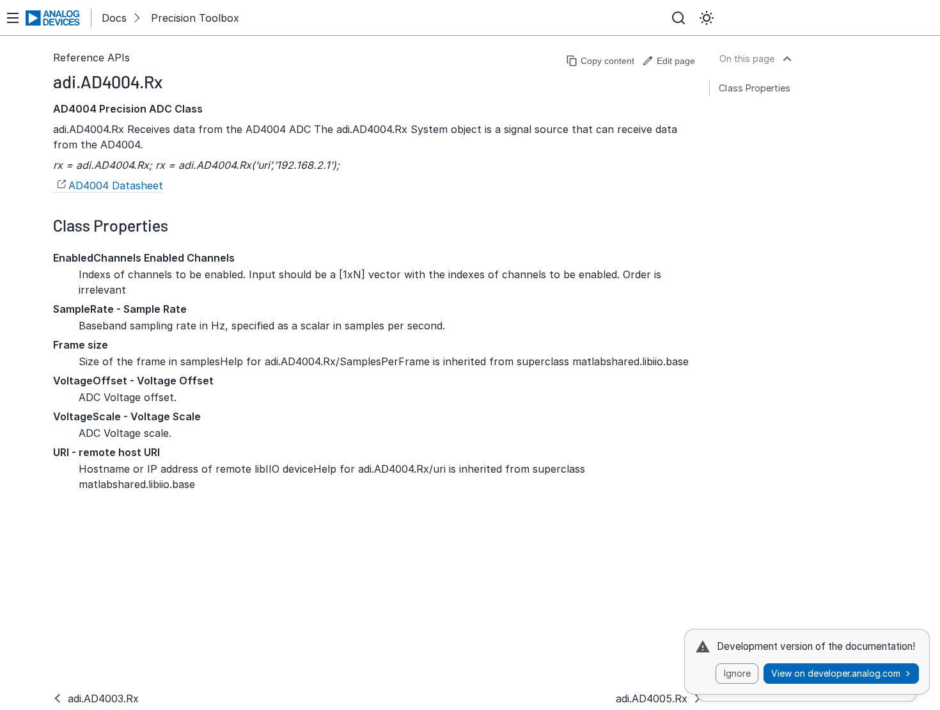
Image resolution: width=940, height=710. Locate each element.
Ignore (737, 673)
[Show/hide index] (13, 18)
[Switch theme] (707, 17)
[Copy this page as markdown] (600, 61)
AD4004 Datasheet (115, 185)
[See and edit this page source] (668, 61)
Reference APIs (91, 57)
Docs (114, 18)
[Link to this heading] (172, 81)
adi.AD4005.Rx (651, 698)
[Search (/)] (678, 17)
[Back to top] (787, 58)
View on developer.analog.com (835, 673)
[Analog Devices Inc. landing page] (53, 18)
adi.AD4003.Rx (103, 698)
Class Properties (754, 88)
